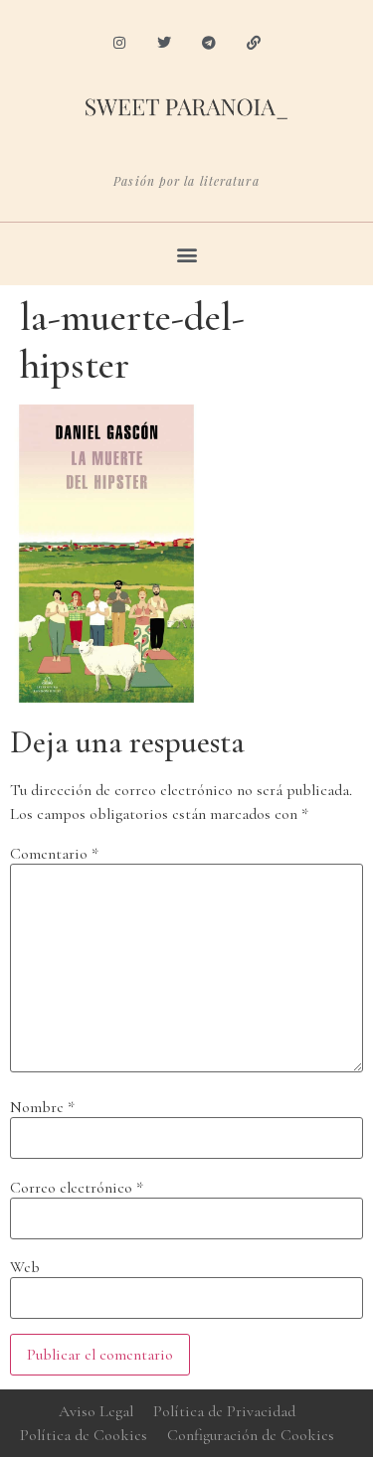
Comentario (54, 854)
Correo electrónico (76, 1188)
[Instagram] (119, 43)
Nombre (42, 1107)
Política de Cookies (83, 1435)
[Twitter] (164, 43)
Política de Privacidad (224, 1411)
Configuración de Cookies (250, 1435)
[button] (186, 254)
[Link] (253, 43)
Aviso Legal (96, 1411)
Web (25, 1267)
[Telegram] (209, 43)
